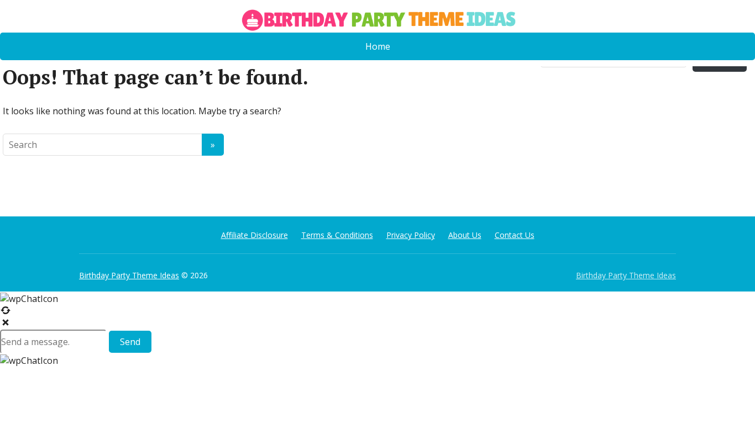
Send (130, 342)
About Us (464, 235)
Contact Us (514, 235)
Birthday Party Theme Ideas (129, 275)
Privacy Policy (410, 235)
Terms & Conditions (337, 235)
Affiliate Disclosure (254, 235)
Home (377, 46)
